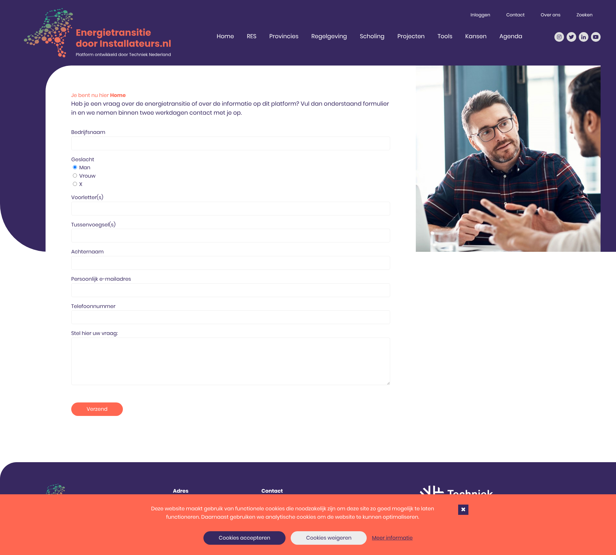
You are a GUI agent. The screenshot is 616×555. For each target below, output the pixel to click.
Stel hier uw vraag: (94, 333)
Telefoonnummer (93, 306)
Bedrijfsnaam (88, 132)
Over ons (550, 15)
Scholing (372, 36)
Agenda (511, 36)
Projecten (411, 36)
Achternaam (87, 251)
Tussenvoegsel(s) (93, 224)
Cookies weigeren (328, 538)
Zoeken (585, 15)
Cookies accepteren (244, 538)
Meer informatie (392, 538)
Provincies (283, 36)
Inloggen (480, 15)
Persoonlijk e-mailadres (101, 279)
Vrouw (87, 176)
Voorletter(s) (87, 197)
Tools (445, 36)
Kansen (475, 36)
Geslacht (82, 159)
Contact (515, 15)
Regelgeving (329, 36)
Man (84, 167)
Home (225, 36)
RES (251, 36)
